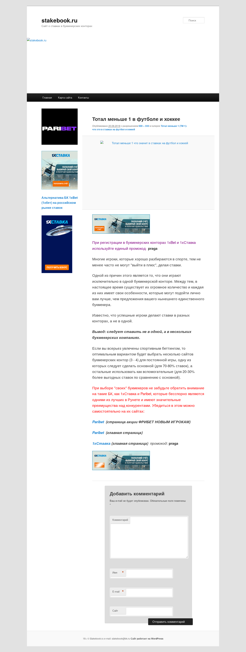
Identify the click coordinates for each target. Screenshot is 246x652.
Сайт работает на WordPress (147, 638)
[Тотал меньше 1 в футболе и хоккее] (148, 173)
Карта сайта (65, 97)
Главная (47, 97)
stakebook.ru (59, 20)
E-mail (118, 591)
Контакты (83, 97)
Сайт (115, 610)
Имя (118, 572)
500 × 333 (144, 126)
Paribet (98, 421)
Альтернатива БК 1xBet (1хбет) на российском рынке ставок (60, 202)
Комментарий (120, 520)
